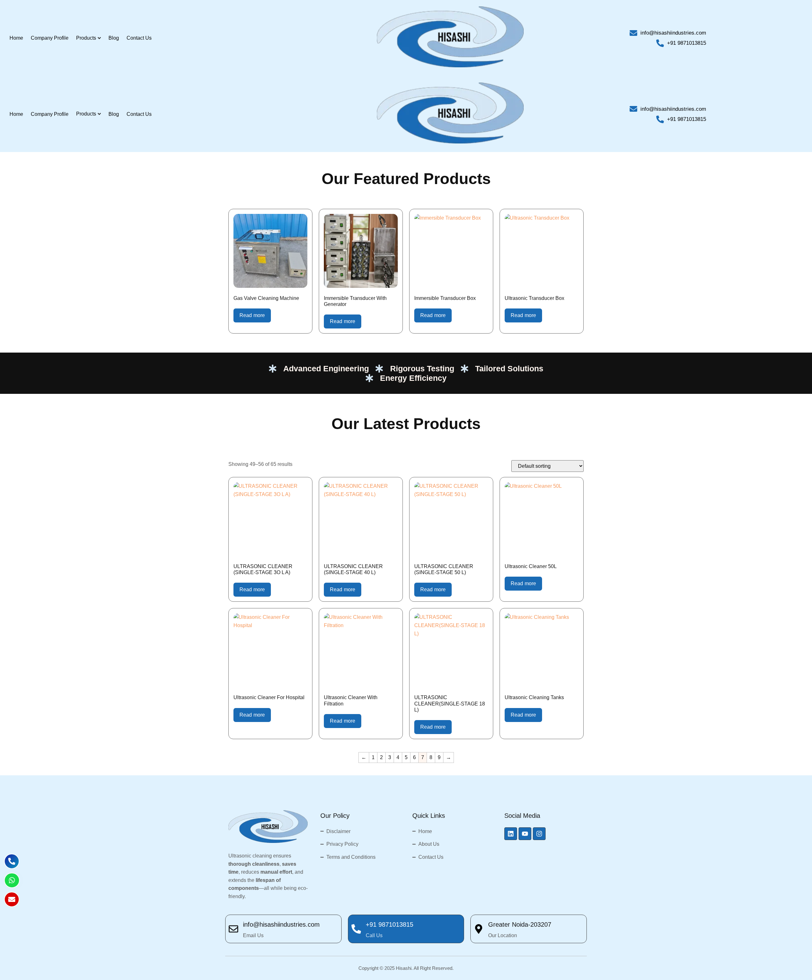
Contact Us (139, 38)
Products (86, 38)
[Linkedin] (510, 833)
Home (16, 38)
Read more (252, 315)
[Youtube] (525, 833)
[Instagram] (539, 833)
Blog (113, 38)
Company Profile (50, 38)
